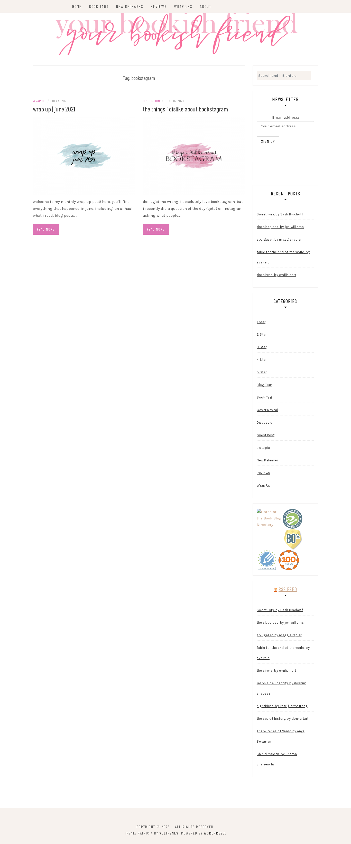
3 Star (261, 347)
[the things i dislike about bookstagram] (194, 156)
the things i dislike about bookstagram (185, 109)
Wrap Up (39, 101)
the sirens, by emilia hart (276, 275)
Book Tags (99, 6)
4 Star (261, 360)
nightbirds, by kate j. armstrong (282, 706)
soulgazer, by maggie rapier (279, 239)
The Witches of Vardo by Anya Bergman (280, 736)
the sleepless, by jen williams (280, 227)
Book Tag (264, 397)
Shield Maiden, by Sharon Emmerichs (277, 759)
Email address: (285, 117)
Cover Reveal (267, 410)
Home (77, 6)
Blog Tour (264, 385)
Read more (45, 229)
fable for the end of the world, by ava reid (283, 257)
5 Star (261, 372)
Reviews (159, 6)
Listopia (263, 448)
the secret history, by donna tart (283, 718)
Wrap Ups (183, 6)
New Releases (129, 6)
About (205, 6)
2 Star (261, 334)
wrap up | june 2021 (54, 109)
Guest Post (265, 435)
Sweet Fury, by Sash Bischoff (280, 214)
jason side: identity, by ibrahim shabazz (281, 688)
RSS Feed (288, 589)
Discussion (151, 101)
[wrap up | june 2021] (84, 156)
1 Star (261, 322)
